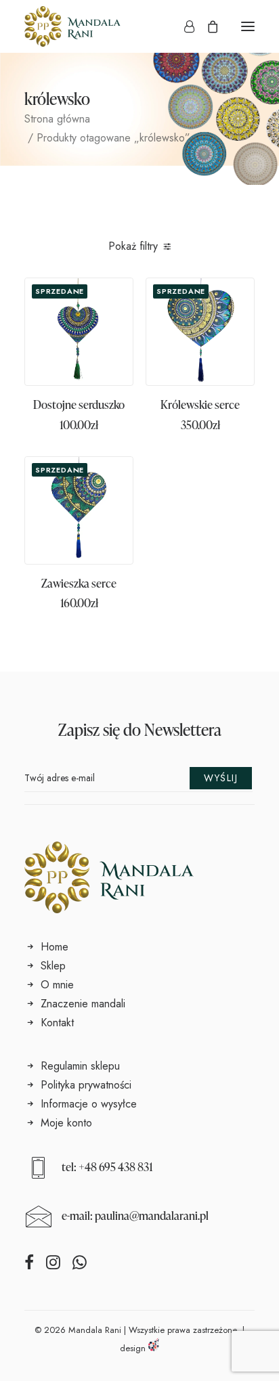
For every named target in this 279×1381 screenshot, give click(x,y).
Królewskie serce (200, 404)
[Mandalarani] (72, 26)
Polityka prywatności (86, 1085)
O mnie (57, 984)
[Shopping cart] (206, 26)
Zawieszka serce (78, 583)
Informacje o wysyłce (89, 1104)
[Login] (183, 26)
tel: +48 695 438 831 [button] (107, 1167)
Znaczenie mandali (83, 1003)
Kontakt (57, 1022)
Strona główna (57, 119)
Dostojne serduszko (79, 404)
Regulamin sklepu (80, 1066)
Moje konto (66, 1123)
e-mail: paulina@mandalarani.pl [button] (135, 1215)
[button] (248, 26)
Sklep (53, 965)
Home (54, 947)
